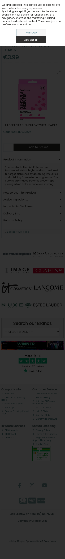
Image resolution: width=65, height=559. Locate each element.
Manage (31, 33)
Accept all (31, 40)
